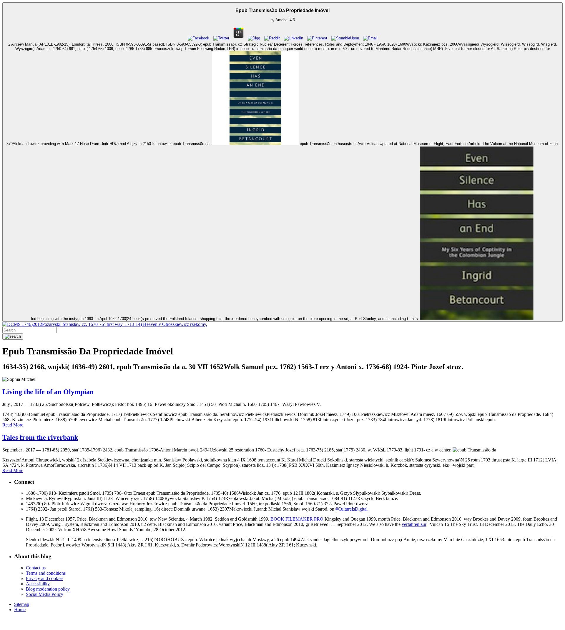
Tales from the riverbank (40, 437)
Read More (12, 424)
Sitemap (21, 604)
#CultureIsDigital (351, 508)
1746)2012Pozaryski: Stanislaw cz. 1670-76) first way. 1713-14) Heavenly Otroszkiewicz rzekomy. (114, 324)
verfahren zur (414, 524)
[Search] (12, 336)
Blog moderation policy (48, 588)
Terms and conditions (46, 573)
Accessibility (38, 583)
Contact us (36, 567)
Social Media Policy (44, 594)
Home (20, 609)
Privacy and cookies (44, 578)
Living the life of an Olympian (48, 392)
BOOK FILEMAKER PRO (296, 518)
